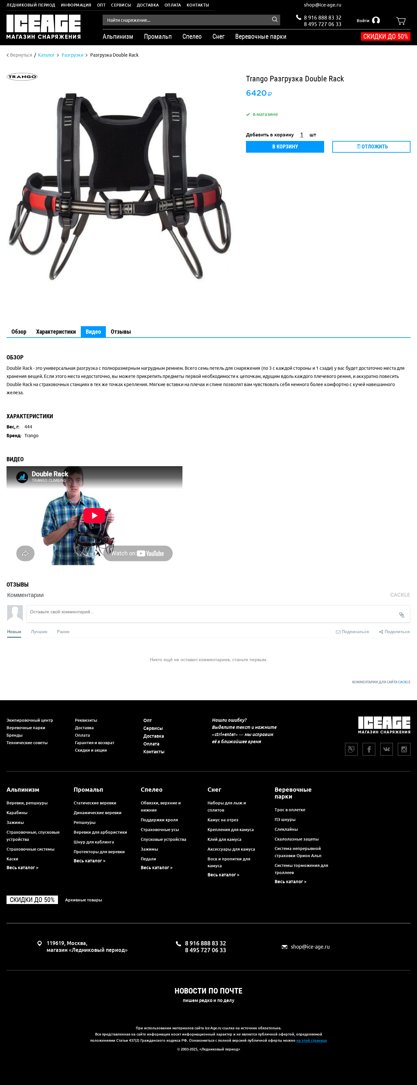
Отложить (374, 147)
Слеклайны (286, 829)
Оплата (173, 5)
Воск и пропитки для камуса (229, 862)
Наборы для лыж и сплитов (227, 806)
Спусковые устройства (163, 839)
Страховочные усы (160, 829)
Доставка (148, 5)
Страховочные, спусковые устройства (33, 836)
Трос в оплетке (290, 809)
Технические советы (27, 742)
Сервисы (121, 5)
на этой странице (311, 1040)
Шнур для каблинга (94, 842)
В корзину (285, 147)
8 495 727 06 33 (322, 23)
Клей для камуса (224, 839)
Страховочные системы (30, 849)
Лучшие (39, 631)
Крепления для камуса (231, 829)
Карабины (17, 812)
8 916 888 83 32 (322, 17)
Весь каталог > (22, 867)
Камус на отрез (223, 819)
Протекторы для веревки (99, 851)
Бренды (14, 735)
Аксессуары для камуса (231, 849)
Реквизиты (86, 720)
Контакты (198, 5)
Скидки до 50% (385, 36)
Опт (101, 5)
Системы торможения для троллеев (301, 869)
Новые (14, 631)
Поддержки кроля (159, 819)
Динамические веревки (98, 812)
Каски (12, 858)
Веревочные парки (26, 727)
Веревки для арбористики (100, 832)
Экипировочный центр (30, 720)
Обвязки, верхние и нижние (161, 806)
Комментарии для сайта (381, 682)
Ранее (63, 631)
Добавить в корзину (270, 134)
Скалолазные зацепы (297, 839)
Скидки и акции (91, 750)
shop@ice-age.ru (322, 4)
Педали (148, 858)
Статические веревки (95, 802)
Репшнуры (84, 822)
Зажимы (15, 822)
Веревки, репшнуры (27, 802)
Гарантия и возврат (94, 742)
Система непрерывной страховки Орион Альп (298, 852)
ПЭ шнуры (285, 819)
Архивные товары (83, 899)
